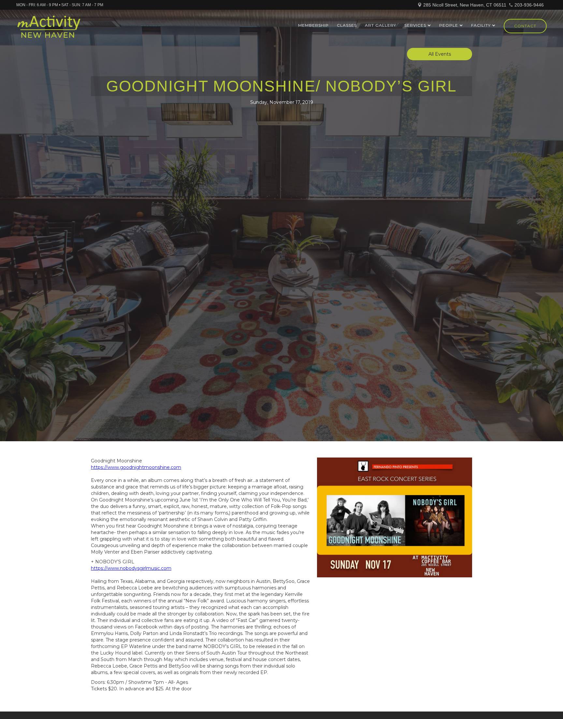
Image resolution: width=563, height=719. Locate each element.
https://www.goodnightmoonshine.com (136, 467)
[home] (48, 30)
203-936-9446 (529, 4)
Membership (313, 25)
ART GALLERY (380, 25)
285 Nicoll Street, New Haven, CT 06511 (464, 4)
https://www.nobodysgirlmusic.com (131, 568)
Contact (525, 25)
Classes (347, 25)
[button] (417, 25)
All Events (439, 54)
